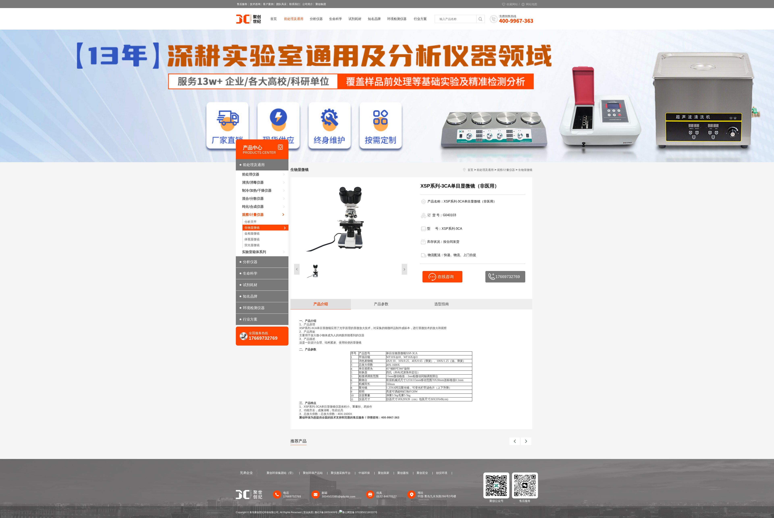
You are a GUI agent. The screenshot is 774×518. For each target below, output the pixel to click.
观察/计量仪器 (253, 215)
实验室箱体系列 (254, 252)
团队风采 (281, 4)
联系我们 (294, 4)
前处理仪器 (250, 174)
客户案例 (268, 4)
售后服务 (242, 4)
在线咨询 (446, 276)
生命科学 (335, 19)
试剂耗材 (355, 19)
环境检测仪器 (397, 19)
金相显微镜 (252, 233)
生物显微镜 (252, 227)
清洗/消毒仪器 (253, 182)
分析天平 (250, 221)
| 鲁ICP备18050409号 (326, 512)
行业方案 (420, 19)
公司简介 (307, 4)
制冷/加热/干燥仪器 (257, 190)
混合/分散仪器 (253, 198)
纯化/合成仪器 (253, 207)
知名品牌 (374, 19)
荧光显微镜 (252, 245)
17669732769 (507, 276)
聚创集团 (320, 4)
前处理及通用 (293, 19)
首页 (273, 19)
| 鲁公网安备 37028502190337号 (357, 512)
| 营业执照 (307, 512)
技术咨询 (255, 4)
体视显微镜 (252, 239)
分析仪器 (316, 19)
